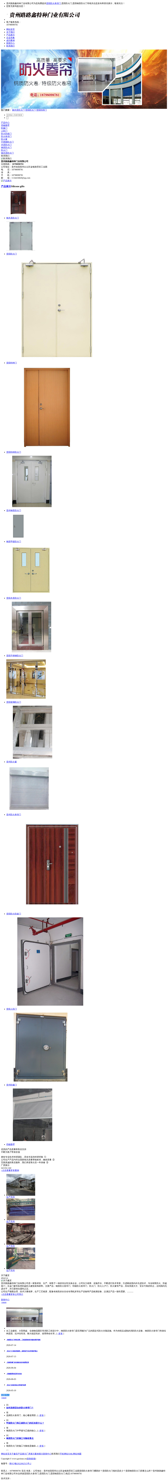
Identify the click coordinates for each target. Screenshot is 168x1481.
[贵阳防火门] (86, 236)
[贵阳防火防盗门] (86, 864)
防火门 (4, 150)
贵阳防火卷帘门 (53, 3)
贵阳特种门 (41, 110)
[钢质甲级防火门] (86, 526)
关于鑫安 (13, 1454)
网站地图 (77, 1454)
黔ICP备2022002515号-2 (20, 1463)
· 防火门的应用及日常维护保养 (16, 1385)
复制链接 (31, 1459)
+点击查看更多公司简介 (12, 1294)
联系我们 (10, 46)
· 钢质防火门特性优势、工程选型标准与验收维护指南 (23, 1339)
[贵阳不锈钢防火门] (86, 627)
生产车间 (10, 1197)
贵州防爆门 (11, 1085)
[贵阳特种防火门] (86, 407)
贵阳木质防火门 (13, 598)
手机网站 (64, 1454)
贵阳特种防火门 (13, 452)
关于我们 (10, 32)
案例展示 (39, 1454)
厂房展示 (30, 1454)
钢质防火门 (6, 147)
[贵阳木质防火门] (86, 570)
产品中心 (5, 122)
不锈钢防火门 (7, 142)
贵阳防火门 (30, 110)
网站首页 (10, 29)
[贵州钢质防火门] (86, 481)
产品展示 (10, 35)
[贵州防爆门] (86, 1047)
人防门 (4, 131)
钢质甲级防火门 (13, 541)
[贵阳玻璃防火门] (86, 679)
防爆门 (4, 128)
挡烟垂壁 (5, 125)
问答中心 (5, 1395)
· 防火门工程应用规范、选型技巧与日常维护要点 (22, 1351)
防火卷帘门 (6, 136)
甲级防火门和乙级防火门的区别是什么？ (25, 1423)
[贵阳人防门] (86, 961)
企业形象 (10, 37)
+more (3, 1302)
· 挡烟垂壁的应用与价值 (14, 1373)
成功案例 (10, 40)
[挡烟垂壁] (86, 1114)
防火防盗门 (6, 134)
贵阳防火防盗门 (13, 914)
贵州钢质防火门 (13, 510)
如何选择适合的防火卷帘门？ (20, 1408)
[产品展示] (6, 181)
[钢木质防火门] (86, 202)
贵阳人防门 (11, 1009)
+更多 (60, 1333)
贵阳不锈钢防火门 (14, 655)
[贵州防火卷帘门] (86, 788)
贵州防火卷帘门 (13, 814)
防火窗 (4, 139)
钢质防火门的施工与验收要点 (20, 1438)
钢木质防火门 (18, 110)
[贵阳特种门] (86, 308)
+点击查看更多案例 (10, 1170)
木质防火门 (6, 145)
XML (70, 1454)
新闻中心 (10, 43)
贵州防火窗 (11, 762)
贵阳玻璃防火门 (13, 702)
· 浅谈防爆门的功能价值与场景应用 (17, 1362)
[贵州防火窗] (86, 732)
